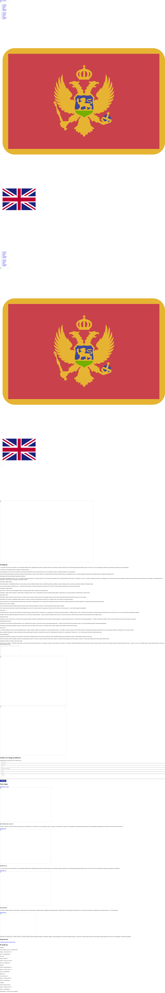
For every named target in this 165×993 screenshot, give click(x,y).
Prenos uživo (2, 627)
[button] (82, 576)
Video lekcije (2, 610)
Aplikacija (5, 9)
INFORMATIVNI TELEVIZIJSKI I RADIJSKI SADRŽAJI (12, 576)
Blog (4, 8)
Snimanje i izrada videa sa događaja (7, 603)
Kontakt (4, 10)
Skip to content (3, 0)
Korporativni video (4, 594)
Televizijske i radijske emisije (6, 581)
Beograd (1, 965)
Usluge (4, 7)
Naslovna (4, 4)
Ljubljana (2, 982)
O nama (4, 5)
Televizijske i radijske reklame (6, 588)
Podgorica (2, 947)
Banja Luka (2, 973)
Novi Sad (2, 956)
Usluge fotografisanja (4, 634)
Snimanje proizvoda (4, 616)
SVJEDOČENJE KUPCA (5, 621)
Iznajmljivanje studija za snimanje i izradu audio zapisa (11, 640)
